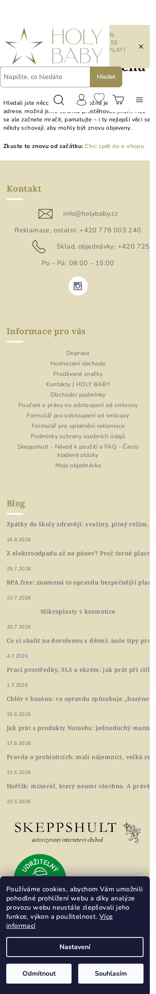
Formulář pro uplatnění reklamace (78, 426)
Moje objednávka (78, 465)
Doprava (78, 353)
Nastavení (74, 947)
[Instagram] (78, 286)
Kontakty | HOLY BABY (78, 384)
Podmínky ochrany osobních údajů (78, 436)
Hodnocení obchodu (78, 364)
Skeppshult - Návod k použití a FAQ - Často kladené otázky (78, 451)
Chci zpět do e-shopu (114, 146)
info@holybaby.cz (90, 213)
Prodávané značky (78, 374)
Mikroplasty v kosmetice (77, 611)
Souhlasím (111, 973)
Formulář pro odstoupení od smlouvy (78, 415)
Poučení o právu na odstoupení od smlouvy (78, 405)
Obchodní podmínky (78, 395)
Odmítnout (39, 973)
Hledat (106, 77)
